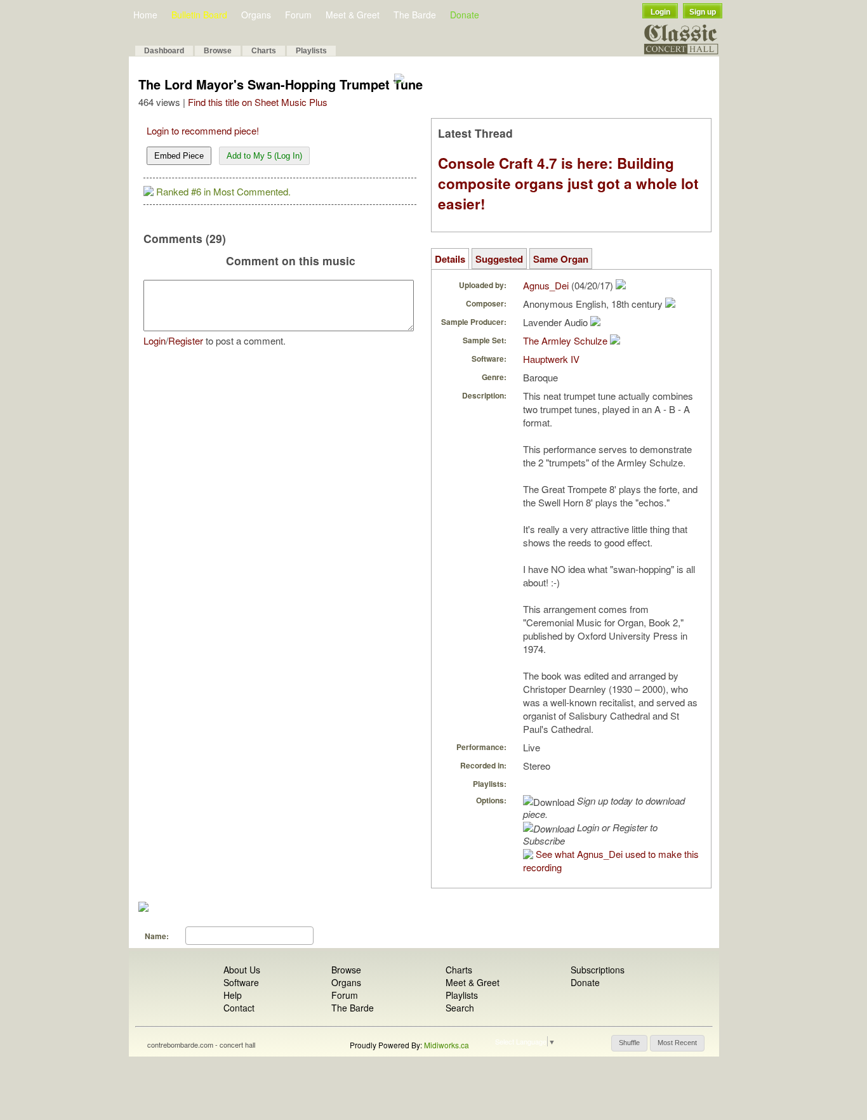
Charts (263, 50)
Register (185, 340)
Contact (239, 1007)
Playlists (311, 50)
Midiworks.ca (446, 1044)
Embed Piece (179, 156)
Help (232, 995)
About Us (241, 969)
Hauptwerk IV (551, 359)
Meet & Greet (353, 14)
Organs (256, 14)
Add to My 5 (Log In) (264, 156)
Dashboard (164, 50)
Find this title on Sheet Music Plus (258, 102)
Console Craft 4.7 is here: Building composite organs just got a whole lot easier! (568, 183)
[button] (629, 1043)
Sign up (702, 12)
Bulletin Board (199, 14)
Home (145, 14)
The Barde (415, 14)
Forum (298, 14)
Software (241, 982)
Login (660, 12)
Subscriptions (598, 969)
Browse (218, 50)
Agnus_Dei (546, 285)
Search (460, 1007)
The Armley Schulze (565, 340)
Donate (464, 14)
